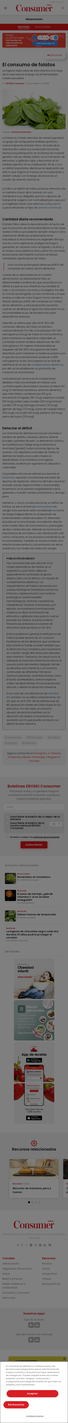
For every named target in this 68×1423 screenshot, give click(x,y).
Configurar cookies (35, 1416)
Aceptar (32, 1393)
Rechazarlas (16, 1404)
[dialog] (34, 1392)
